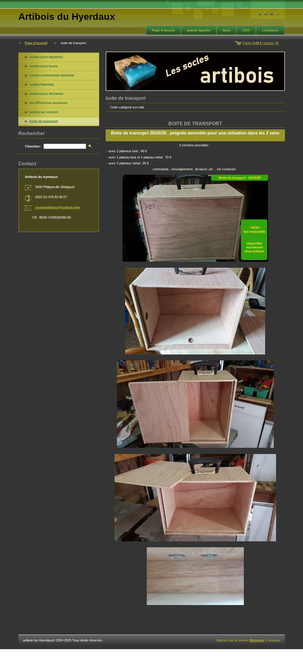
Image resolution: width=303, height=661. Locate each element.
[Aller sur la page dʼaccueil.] (259, 13)
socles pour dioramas (46, 93)
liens (226, 30)
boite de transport (44, 121)
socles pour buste (44, 66)
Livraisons (270, 30)
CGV (246, 30)
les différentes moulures (48, 103)
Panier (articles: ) (261, 43)
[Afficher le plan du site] (265, 13)
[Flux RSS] (277, 13)
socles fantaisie (42, 84)
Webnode (256, 640)
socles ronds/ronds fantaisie (52, 75)
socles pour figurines (46, 57)
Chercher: (33, 146)
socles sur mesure (44, 112)
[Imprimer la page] (271, 13)
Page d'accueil (163, 30)
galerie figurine (198, 30)
